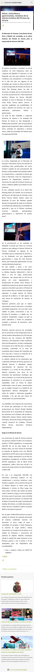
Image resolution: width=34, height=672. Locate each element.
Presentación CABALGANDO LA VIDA (11, 594)
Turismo (5, 556)
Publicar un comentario (10, 569)
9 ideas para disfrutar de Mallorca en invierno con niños (16, 622)
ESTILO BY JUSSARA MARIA (13, 2)
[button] (3, 26)
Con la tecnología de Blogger (18, 669)
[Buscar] (32, 3)
